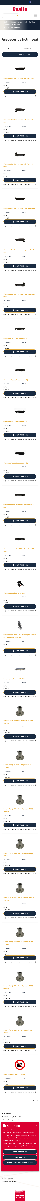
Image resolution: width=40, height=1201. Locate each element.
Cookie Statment (7, 1178)
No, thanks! (20, 1157)
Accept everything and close (20, 1163)
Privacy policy (6, 1175)
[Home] (20, 9)
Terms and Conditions (9, 1181)
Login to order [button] (21, 92)
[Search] (17, 16)
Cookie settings (20, 1152)
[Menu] (35, 15)
